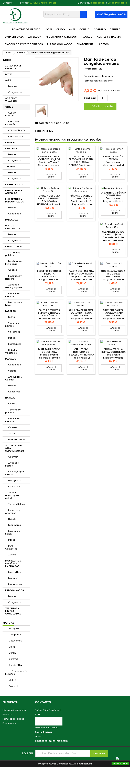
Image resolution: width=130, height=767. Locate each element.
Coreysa (13, 659)
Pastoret (13, 686)
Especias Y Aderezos (12, 512)
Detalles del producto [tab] (52, 123)
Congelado (14, 160)
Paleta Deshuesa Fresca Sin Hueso (49, 311)
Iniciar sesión (97, 2)
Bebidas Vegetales (11, 351)
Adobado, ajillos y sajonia (13, 286)
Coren (12, 652)
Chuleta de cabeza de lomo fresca (81, 311)
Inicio (7, 60)
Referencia (90, 68)
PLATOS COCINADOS (59, 44)
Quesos (12, 269)
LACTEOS (103, 44)
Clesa (11, 646)
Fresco (12, 154)
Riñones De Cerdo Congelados (81, 197)
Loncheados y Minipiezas (14, 262)
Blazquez (13, 628)
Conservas (14, 391)
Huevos (12, 519)
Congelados (15, 92)
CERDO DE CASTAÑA (12, 123)
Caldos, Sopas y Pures (14, 473)
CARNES (12, 403)
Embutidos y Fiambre (13, 277)
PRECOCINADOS (14, 590)
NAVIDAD (10, 397)
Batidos (12, 337)
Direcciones (9, 723)
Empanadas (15, 584)
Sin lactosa (14, 331)
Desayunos (14, 480)
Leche (11, 317)
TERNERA (115, 29)
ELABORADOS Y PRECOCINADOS (24, 44)
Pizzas (11, 539)
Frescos (12, 86)
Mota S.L (13, 680)
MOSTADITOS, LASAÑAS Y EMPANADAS (13, 563)
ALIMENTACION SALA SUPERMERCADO (14, 448)
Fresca (12, 172)
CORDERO (100, 29)
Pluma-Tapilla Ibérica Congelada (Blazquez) (113, 352)
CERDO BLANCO (10, 114)
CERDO (60, 29)
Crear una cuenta (117, 2)
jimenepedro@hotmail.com (51, 740)
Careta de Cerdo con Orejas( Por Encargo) (49, 159)
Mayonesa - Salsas (13, 532)
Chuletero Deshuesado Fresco (81, 352)
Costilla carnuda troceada (113, 272)
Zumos (12, 554)
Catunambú (15, 640)
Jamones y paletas (12, 254)
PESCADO (87, 36)
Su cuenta (10, 702)
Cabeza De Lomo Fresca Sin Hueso (49, 197)
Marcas (8, 623)
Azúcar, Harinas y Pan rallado (12, 495)
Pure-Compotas (11, 547)
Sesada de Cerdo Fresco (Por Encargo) (113, 234)
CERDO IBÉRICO (16, 130)
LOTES (48, 29)
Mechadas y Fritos (13, 304)
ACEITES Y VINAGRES (109, 36)
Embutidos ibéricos (12, 295)
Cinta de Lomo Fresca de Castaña (81, 158)
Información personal (14, 710)
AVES (72, 29)
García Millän (15, 665)
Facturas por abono (13, 718)
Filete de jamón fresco (113, 158)
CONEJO (84, 29)
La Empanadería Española (16, 672)
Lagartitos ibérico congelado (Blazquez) (113, 195)
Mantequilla (14, 344)
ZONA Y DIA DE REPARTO (26, 29)
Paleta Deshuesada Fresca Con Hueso (81, 272)
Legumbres (14, 525)
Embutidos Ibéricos (12, 420)
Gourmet (13, 456)
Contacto (8, 2)
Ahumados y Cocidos (13, 378)
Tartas (11, 433)
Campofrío (14, 634)
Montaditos (14, 572)
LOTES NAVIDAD (16, 439)
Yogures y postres (12, 324)
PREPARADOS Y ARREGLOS (61, 36)
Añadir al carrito (100, 106)
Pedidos (7, 714)
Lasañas (12, 578)
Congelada (14, 178)
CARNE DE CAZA (14, 36)
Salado (12, 370)
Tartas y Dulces (16, 504)
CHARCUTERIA (85, 44)
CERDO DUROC (16, 136)
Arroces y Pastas (12, 464)
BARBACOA (34, 36)
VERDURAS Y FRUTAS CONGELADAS (13, 611)
